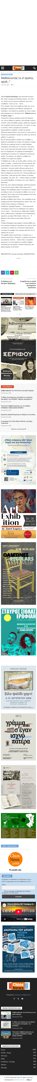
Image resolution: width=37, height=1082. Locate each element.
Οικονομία (4, 1067)
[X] (7, 273)
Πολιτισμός (8, 72)
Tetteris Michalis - (20, 1080)
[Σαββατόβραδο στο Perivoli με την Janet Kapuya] (6, 1015)
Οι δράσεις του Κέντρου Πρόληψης (8, 282)
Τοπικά (3, 1050)
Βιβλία (14, 72)
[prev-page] (17, 314)
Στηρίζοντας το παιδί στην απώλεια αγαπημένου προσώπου (28, 284)
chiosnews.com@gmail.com (23, 995)
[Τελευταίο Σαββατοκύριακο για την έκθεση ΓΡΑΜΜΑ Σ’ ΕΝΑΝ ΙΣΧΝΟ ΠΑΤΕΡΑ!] (6, 1034)
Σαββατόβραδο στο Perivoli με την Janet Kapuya (17, 390)
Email (3, 884)
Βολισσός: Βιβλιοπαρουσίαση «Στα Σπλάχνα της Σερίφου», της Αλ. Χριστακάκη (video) (6, 309)
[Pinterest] (12, 273)
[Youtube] (22, 999)
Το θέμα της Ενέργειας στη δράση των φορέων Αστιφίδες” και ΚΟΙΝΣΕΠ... (23, 1024)
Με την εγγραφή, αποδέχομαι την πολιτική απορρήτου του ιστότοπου (16, 892)
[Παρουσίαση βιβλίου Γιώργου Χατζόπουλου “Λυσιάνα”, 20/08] (18, 301)
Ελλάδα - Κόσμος (6, 1053)
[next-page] (20, 314)
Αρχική (2, 72)
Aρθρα (3, 1059)
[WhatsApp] (17, 273)
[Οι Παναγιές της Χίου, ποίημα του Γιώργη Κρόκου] (30, 301)
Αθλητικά (3, 1064)
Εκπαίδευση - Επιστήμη (8, 1061)
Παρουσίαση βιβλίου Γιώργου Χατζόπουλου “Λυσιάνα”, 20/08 (17, 308)
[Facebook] (3, 273)
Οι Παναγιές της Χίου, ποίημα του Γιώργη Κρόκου (29, 307)
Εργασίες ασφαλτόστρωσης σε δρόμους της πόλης (18, 414)
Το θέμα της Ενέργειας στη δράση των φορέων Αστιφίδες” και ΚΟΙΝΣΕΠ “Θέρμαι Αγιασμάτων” (16, 398)
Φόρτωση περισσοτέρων (18, 429)
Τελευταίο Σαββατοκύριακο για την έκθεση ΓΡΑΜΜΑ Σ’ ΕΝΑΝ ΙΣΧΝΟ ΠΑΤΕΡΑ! (15, 407)
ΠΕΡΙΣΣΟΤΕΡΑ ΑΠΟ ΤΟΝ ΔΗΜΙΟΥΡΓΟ (25, 294)
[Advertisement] (18, 13)
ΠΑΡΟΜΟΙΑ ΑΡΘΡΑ (7, 294)
